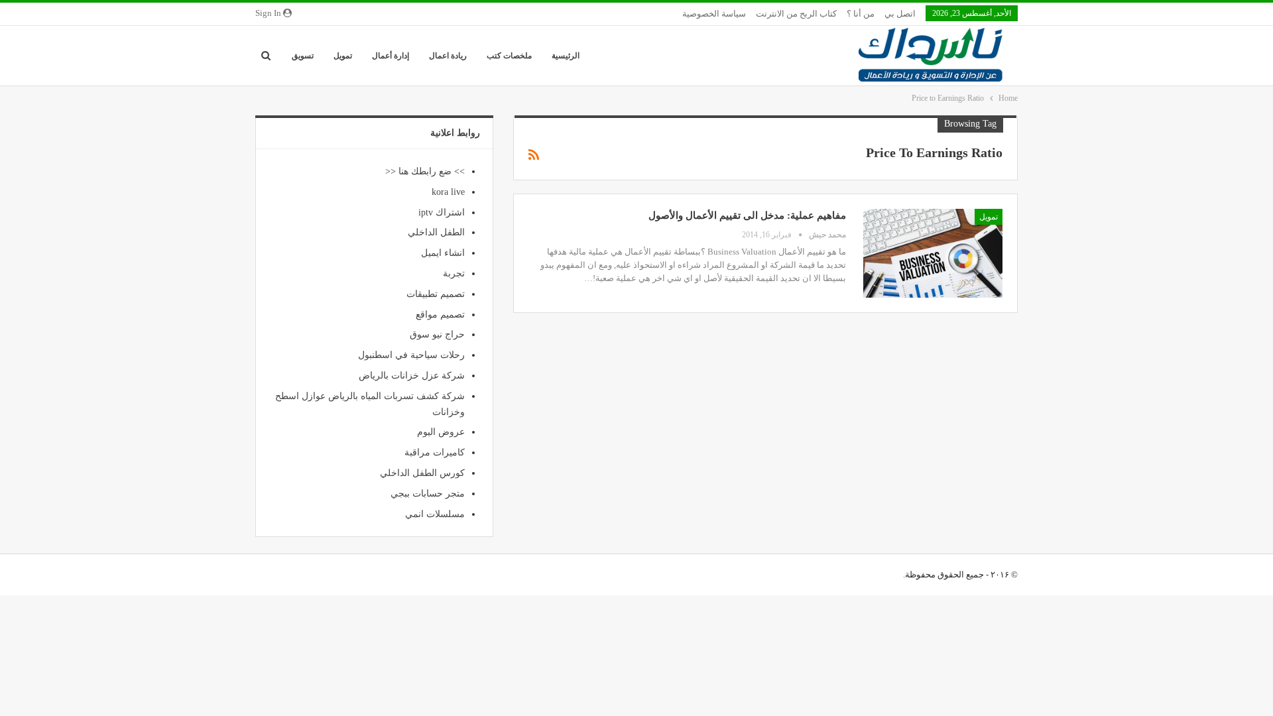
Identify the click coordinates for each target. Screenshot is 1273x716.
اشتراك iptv (441, 212)
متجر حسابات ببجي (428, 494)
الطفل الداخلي (436, 232)
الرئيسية (565, 55)
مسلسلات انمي (435, 514)
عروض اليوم (441, 432)
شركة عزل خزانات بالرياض (412, 376)
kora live (448, 192)
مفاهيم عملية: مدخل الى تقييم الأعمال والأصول (747, 215)
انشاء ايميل (443, 253)
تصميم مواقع (440, 315)
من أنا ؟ (861, 14)
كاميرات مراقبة (434, 452)
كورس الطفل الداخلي (422, 473)
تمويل (342, 55)
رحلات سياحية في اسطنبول (411, 355)
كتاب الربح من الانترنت (796, 14)
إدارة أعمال (390, 55)
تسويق (303, 55)
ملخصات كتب (509, 55)
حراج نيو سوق (437, 334)
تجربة (454, 273)
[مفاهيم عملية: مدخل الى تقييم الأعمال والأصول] (932, 253)
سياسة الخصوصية (714, 14)
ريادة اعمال (448, 55)
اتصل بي (900, 14)
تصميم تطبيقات (435, 294)
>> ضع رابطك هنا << (425, 171)
